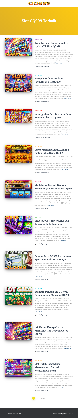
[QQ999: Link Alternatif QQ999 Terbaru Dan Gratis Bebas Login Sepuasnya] (39, 3)
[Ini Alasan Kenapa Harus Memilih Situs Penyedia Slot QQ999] (18, 331)
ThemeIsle (70, 413)
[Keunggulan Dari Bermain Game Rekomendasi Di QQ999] (18, 116)
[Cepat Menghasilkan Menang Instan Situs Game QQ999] (18, 154)
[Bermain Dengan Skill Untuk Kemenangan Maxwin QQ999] (18, 296)
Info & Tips (38, 182)
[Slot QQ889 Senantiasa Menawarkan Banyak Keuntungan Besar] (18, 368)
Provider (38, 253)
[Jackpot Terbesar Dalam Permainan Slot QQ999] (18, 83)
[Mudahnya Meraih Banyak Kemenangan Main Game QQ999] (18, 189)
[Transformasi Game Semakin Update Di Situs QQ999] (18, 47)
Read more (58, 63)
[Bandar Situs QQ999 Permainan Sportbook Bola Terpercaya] (18, 260)
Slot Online (38, 40)
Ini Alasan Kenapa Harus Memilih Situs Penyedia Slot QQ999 (51, 331)
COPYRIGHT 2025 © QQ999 (13, 413)
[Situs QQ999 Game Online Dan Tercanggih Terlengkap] (18, 225)
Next (42, 398)
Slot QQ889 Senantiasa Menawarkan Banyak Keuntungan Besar (47, 367)
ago (45, 66)
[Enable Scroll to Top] (74, 414)
